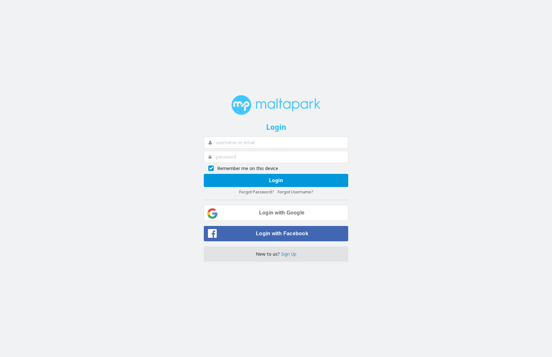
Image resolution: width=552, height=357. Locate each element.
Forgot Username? (295, 192)
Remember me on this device (247, 168)
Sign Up (288, 254)
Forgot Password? (256, 192)
